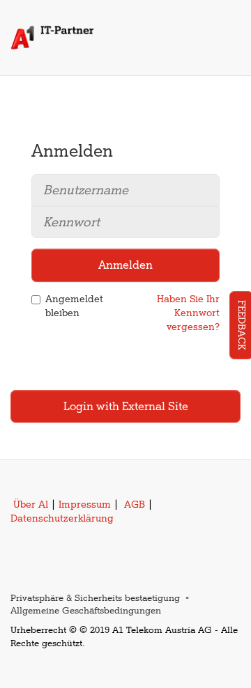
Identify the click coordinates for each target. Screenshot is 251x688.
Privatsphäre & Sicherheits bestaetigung (95, 598)
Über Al (30, 504)
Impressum (85, 504)
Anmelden (125, 265)
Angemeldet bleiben (74, 306)
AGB (134, 504)
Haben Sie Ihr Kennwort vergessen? (188, 313)
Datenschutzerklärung (62, 518)
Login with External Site (125, 406)
